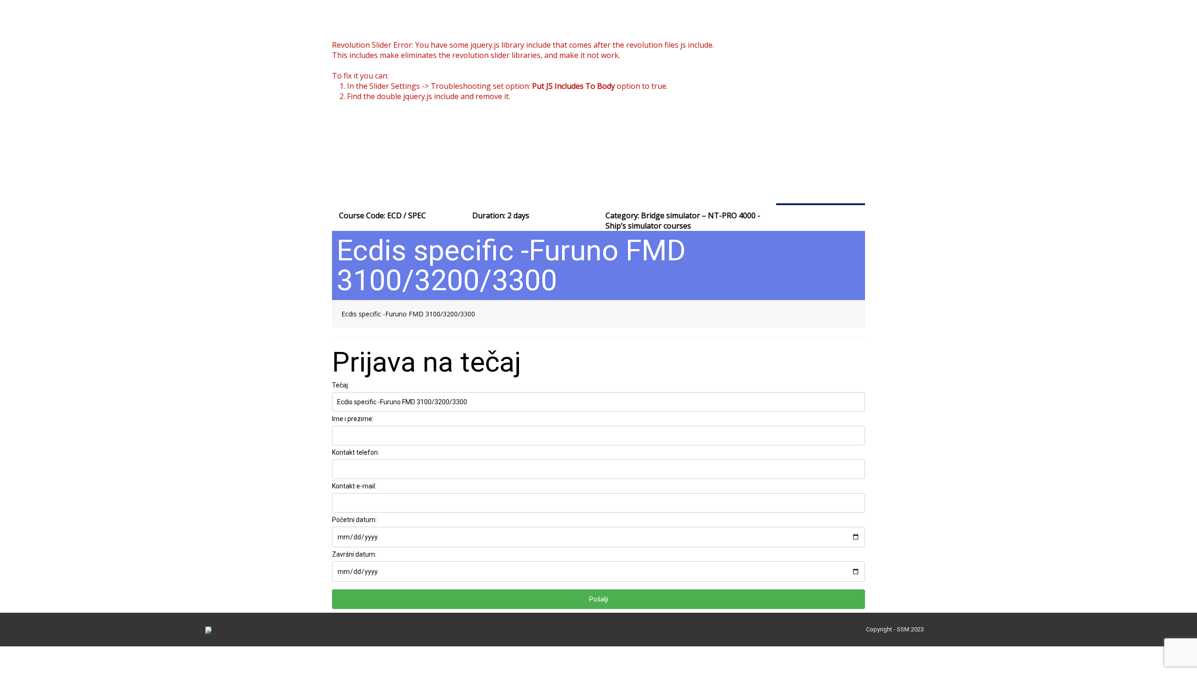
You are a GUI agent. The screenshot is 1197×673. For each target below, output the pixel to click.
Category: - (683, 220)
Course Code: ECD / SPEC (382, 215)
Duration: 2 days (500, 215)
